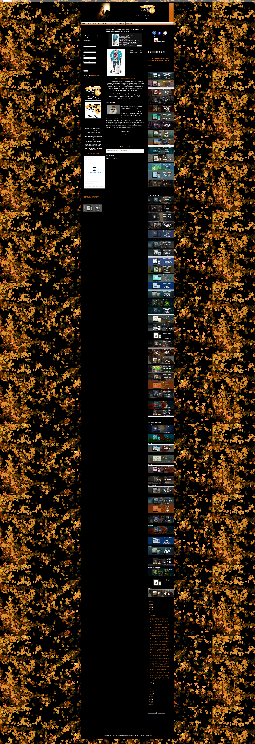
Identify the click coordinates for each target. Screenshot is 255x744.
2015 (150, 699)
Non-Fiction (114, 152)
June (151, 686)
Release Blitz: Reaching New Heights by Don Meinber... (160, 675)
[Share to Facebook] (125, 150)
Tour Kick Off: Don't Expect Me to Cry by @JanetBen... (159, 663)
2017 (150, 696)
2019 (150, 612)
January (151, 694)
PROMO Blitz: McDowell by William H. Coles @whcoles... (160, 672)
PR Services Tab (158, 64)
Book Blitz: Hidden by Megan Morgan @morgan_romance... (160, 649)
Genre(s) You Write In (87, 61)
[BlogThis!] (122, 150)
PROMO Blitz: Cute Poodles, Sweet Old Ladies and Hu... (160, 657)
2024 (150, 604)
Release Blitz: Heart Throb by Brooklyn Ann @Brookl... (159, 650)
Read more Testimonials (93, 153)
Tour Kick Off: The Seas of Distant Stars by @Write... (159, 621)
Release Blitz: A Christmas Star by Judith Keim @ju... (159, 677)
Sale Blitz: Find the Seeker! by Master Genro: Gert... (159, 622)
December (152, 615)
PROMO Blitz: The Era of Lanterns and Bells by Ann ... (159, 619)
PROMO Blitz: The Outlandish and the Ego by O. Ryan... (160, 630)
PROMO (117, 152)
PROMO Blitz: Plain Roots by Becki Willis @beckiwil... (159, 660)
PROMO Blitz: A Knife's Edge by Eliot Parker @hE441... (159, 661)
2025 (150, 603)
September (152, 682)
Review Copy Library (102, 23)
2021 (150, 609)
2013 (150, 702)
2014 (150, 701)
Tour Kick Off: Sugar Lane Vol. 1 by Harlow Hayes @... (159, 627)
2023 (150, 606)
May (151, 688)
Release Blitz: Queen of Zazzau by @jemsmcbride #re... (160, 641)
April (151, 690)
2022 (150, 607)
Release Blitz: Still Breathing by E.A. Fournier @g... (159, 646)
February (151, 693)
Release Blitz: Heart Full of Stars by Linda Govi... (158, 647)
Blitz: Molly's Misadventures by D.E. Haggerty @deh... (159, 655)
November (152, 616)
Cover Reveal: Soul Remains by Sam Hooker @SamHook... (160, 632)
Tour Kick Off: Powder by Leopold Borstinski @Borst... (159, 653)
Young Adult (121, 152)
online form (89, 28)
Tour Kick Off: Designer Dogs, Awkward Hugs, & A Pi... (159, 652)
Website (125, 134)
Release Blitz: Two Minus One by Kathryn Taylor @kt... (159, 669)
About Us (89, 23)
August (151, 683)
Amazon (125, 142)
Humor (110, 152)
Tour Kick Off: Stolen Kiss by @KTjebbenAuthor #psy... (159, 664)
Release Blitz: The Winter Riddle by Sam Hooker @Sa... (160, 678)
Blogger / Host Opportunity (95, 75)
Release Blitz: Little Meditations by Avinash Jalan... (159, 674)
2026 (150, 601)
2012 (150, 704)
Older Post (141, 189)
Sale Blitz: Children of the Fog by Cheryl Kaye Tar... (159, 667)
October (151, 680)
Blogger (150, 735)
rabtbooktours (96, 186)
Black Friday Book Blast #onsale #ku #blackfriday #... (159, 635)
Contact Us (111, 23)
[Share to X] (123, 150)
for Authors (89, 33)
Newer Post (109, 189)
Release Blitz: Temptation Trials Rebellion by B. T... (159, 618)
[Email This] (121, 150)
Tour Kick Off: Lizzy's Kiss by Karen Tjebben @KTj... (159, 638)
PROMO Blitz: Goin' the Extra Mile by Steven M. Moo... (159, 639)
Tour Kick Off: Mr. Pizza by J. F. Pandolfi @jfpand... (159, 629)
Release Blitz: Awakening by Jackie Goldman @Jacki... (159, 643)
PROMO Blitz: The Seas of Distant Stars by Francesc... (159, 658)
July (151, 685)
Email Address (86, 49)
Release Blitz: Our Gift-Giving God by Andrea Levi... (159, 644)
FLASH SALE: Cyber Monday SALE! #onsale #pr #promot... (160, 636)
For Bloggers (129, 23)
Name (84, 43)
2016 (150, 698)
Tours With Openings (120, 23)
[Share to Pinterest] (126, 150)
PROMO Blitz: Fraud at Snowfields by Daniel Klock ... (159, 633)
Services (94, 23)
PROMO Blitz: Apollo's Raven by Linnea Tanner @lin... (159, 666)
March (151, 691)
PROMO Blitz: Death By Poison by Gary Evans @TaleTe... (160, 624)
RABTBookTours (88, 186)
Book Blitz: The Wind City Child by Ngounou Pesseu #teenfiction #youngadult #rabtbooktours (91, 197)
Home (83, 23)
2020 (150, 610)
